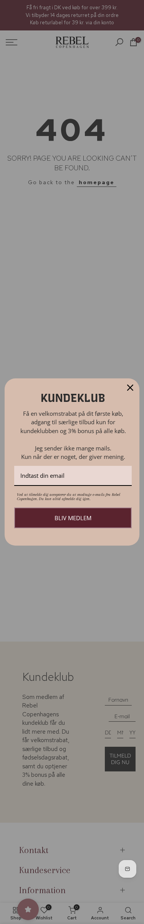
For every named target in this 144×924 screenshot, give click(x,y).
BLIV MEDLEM (73, 518)
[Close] (130, 387)
